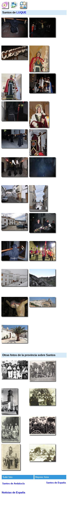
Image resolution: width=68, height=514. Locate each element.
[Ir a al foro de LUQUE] (23, 4)
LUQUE (21, 12)
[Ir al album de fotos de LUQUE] (13, 4)
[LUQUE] (4, 4)
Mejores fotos (42, 477)
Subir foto (7, 477)
